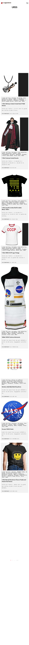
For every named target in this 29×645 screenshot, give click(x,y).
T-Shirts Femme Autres (13, 476)
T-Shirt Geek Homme (7, 155)
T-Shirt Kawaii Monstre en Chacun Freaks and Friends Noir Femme (14, 480)
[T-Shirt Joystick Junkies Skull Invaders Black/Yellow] (14, 185)
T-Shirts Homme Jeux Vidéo (15, 204)
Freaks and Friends (11, 473)
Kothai (10, 99)
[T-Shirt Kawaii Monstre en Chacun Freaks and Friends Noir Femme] (14, 456)
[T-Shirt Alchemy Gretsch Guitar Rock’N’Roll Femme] (14, 84)
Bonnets (14, 472)
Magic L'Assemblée (19, 99)
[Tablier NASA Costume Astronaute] (14, 298)
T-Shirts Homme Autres (8, 250)
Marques (4, 100)
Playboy (22, 100)
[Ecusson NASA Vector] (14, 411)
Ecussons (14, 423)
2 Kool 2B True (6, 98)
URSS (23, 101)
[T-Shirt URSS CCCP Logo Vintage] (14, 234)
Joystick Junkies (14, 202)
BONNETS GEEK (21, 472)
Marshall (9, 100)
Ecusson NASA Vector (7, 429)
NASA (9, 333)
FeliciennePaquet (5, 113)
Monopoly (16, 100)
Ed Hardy (19, 98)
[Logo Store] (6, 2)
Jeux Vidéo (5, 202)
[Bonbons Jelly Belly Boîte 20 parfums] (14, 364)
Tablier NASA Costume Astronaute (11, 337)
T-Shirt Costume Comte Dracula (10, 158)
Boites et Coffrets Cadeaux (12, 380)
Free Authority (22, 152)
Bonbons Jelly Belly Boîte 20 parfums (11, 387)
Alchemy (14, 98)
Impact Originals (7, 153)
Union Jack (18, 101)
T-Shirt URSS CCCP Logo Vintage (10, 253)
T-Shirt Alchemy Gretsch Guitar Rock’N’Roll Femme (13, 104)
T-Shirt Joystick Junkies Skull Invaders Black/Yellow (12, 208)
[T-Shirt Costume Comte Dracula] (14, 134)
